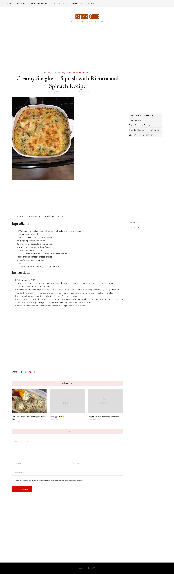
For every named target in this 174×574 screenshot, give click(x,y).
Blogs (91, 3)
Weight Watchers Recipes (78, 73)
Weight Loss (78, 3)
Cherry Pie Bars (135, 120)
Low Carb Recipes (40, 3)
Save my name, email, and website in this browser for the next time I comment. (49, 481)
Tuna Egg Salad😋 (57, 416)
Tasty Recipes (60, 3)
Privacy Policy (135, 227)
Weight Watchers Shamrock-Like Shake (103, 416)
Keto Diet (22, 3)
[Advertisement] (67, 53)
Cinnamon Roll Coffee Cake (141, 115)
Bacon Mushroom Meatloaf (141, 135)
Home (10, 3)
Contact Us (134, 222)
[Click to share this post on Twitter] (26, 372)
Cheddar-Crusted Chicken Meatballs (145, 130)
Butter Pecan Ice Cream (139, 125)
